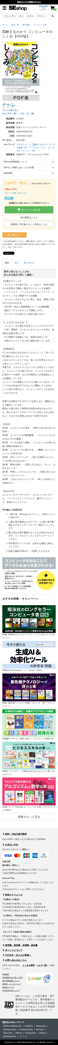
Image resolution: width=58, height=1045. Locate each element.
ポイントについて (13, 950)
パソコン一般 (28, 150)
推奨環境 (8, 173)
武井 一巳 (24, 113)
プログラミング (23, 144)
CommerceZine (26, 1029)
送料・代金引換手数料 (15, 834)
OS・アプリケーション (35, 147)
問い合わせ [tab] (29, 263)
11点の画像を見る (10, 110)
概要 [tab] (7, 263)
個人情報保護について (10, 981)
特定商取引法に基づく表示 (12, 977)
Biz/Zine (40, 1029)
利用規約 (5, 974)
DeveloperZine (9, 1036)
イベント (23, 1036)
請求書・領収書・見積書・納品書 (21, 945)
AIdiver (42, 1033)
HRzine (18, 1033)
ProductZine (30, 1033)
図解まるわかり (40, 144)
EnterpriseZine (9, 1029)
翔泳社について (8, 987)
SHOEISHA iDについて (11, 990)
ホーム (5, 25)
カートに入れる (30, 209)
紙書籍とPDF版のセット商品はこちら (29, 224)
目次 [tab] (16, 263)
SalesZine (7, 1033)
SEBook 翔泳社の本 (12, 1026)
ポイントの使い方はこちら (16, 193)
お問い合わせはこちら (15, 960)
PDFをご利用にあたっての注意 (19, 167)
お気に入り (15, 235)
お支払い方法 (11, 844)
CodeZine (28, 1026)
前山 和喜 (7, 113)
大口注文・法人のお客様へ (17, 955)
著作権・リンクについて (11, 984)
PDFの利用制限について (16, 161)
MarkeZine (41, 1026)
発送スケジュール (13, 894)
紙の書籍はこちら (29, 217)
